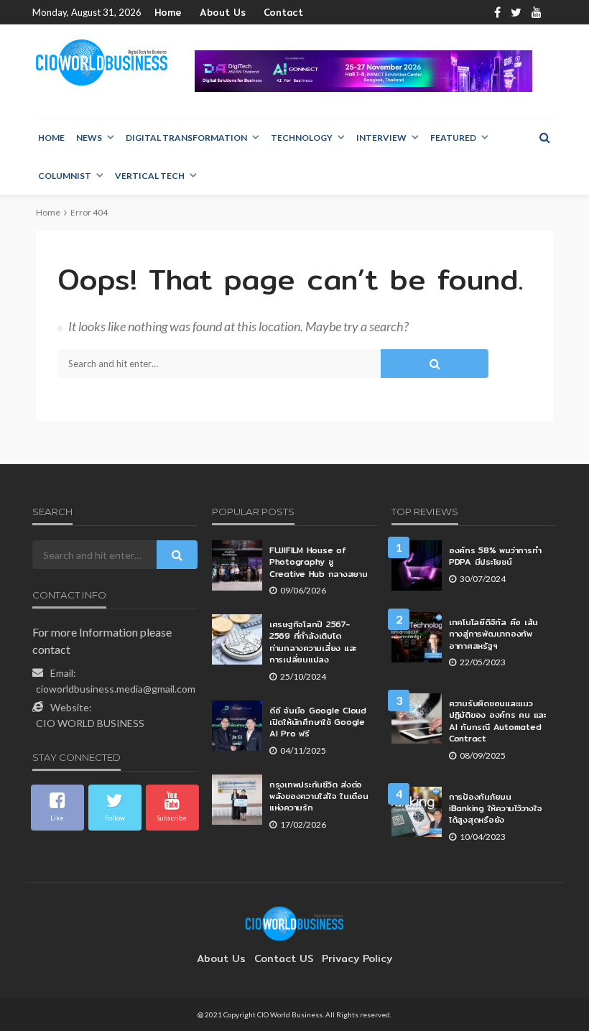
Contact (283, 12)
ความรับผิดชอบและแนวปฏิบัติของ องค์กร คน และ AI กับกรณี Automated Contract (498, 721)
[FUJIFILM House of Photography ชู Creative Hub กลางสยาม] (237, 565)
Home (168, 12)
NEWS (89, 137)
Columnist (64, 175)
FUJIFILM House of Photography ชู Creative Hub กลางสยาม (318, 562)
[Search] (544, 137)
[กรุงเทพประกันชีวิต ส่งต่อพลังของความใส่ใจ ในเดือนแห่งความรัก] (237, 800)
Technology (302, 137)
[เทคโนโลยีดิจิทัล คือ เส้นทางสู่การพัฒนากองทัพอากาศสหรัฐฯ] (416, 637)
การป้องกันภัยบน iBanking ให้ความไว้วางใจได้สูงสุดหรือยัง (495, 808)
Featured (453, 137)
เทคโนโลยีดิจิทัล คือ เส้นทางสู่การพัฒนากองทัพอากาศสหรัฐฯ (493, 634)
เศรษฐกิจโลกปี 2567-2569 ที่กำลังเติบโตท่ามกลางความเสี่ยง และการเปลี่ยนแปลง (313, 642)
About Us (223, 12)
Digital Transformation (186, 137)
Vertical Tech (150, 175)
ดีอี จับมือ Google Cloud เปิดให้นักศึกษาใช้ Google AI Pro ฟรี (317, 722)
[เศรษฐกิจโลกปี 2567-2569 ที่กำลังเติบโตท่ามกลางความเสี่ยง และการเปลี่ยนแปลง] (237, 639)
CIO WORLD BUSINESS (90, 723)
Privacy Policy (357, 958)
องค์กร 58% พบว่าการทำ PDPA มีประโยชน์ (495, 556)
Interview (381, 137)
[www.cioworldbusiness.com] (294, 922)
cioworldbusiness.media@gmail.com (115, 689)
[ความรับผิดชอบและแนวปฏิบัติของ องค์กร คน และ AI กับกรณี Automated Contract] (416, 718)
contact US (283, 958)
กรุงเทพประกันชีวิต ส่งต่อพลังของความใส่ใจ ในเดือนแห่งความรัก (318, 796)
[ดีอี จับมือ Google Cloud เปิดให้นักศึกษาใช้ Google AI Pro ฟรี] (237, 726)
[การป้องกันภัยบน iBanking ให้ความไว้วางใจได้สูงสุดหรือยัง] (416, 812)
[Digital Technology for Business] (101, 63)
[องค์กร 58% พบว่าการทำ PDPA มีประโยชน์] (416, 565)
